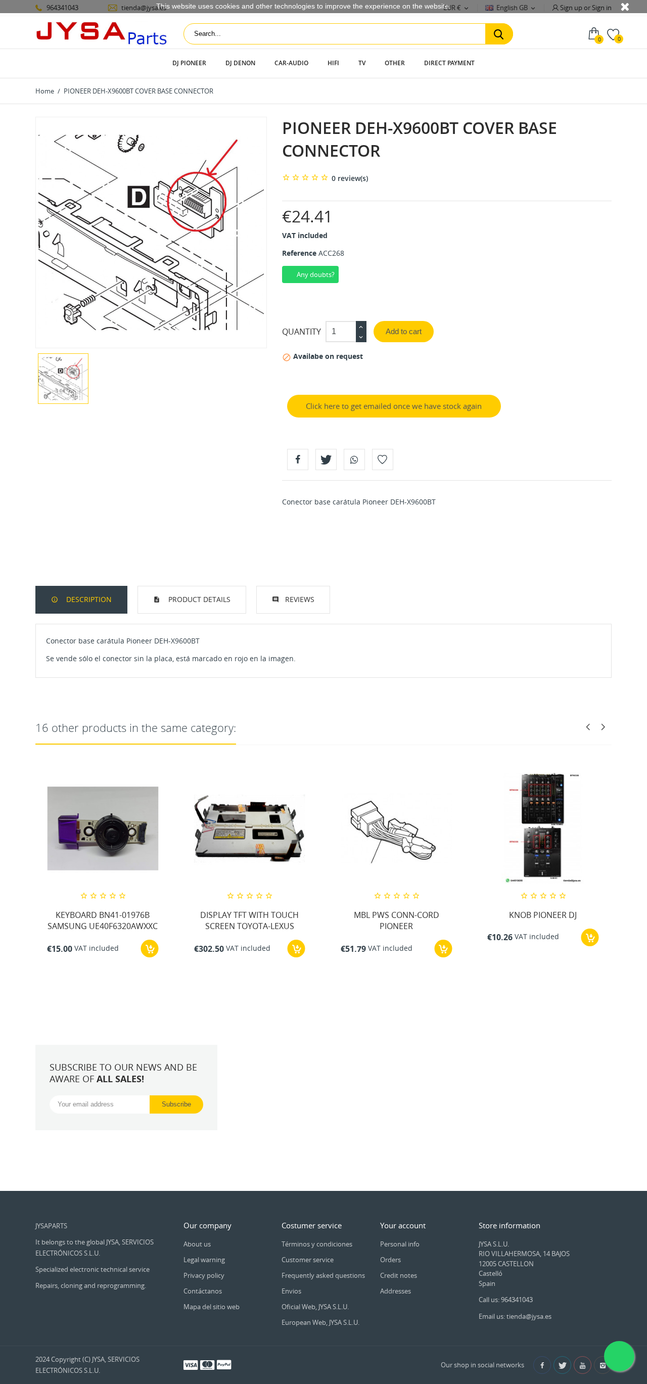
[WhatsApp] (354, 459)
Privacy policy (203, 1275)
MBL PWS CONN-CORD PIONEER (396, 920)
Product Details (198, 599)
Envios (291, 1291)
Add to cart (404, 331)
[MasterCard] (207, 1364)
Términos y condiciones (317, 1244)
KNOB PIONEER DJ (543, 914)
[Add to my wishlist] (382, 459)
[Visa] (190, 1364)
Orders (390, 1259)
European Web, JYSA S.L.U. (320, 1322)
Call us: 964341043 (506, 1299)
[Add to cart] (150, 948)
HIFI (333, 63)
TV (361, 63)
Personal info (400, 1244)
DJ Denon (240, 63)
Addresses (395, 1291)
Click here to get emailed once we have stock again (394, 406)
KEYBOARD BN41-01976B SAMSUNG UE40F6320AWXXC (103, 920)
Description (88, 599)
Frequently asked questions (323, 1275)
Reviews (299, 599)
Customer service (308, 1259)
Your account (403, 1225)
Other (395, 63)
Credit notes (398, 1275)
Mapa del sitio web (211, 1306)
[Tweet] (326, 459)
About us (197, 1244)
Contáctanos (202, 1291)
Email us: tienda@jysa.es (515, 1316)
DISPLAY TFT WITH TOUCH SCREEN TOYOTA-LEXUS (249, 920)
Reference (299, 253)
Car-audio (291, 63)
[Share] (297, 459)
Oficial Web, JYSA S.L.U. (315, 1306)
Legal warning (204, 1259)
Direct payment (449, 63)
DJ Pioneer (189, 63)
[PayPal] (224, 1364)
